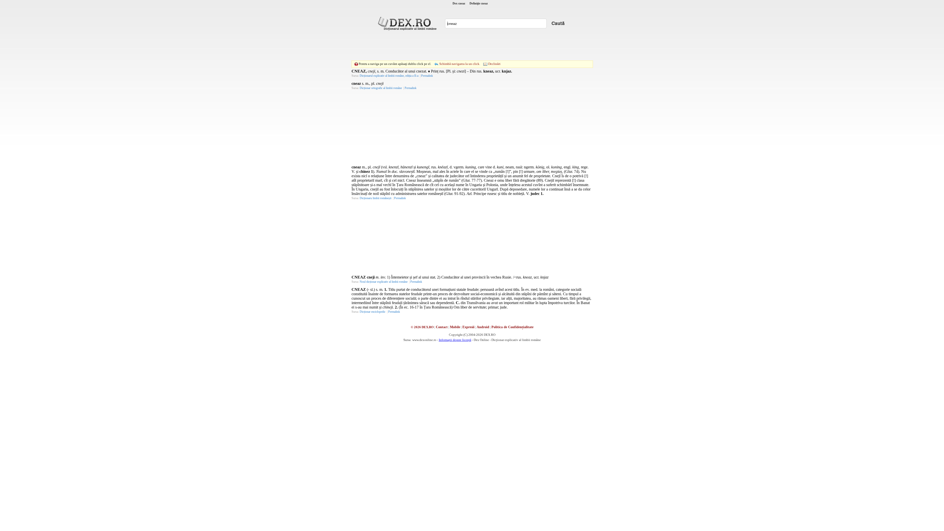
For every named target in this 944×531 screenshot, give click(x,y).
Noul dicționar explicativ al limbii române (384, 281)
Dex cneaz (459, 3)
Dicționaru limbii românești (375, 198)
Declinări (494, 64)
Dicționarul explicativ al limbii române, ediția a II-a (389, 75)
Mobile (455, 327)
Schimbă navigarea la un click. (459, 64)
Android (483, 327)
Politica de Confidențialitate (512, 327)
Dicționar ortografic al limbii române (381, 88)
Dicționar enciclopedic (372, 311)
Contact (442, 327)
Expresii (468, 327)
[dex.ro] (408, 23)
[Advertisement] (472, 45)
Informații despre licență (455, 340)
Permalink (427, 75)
